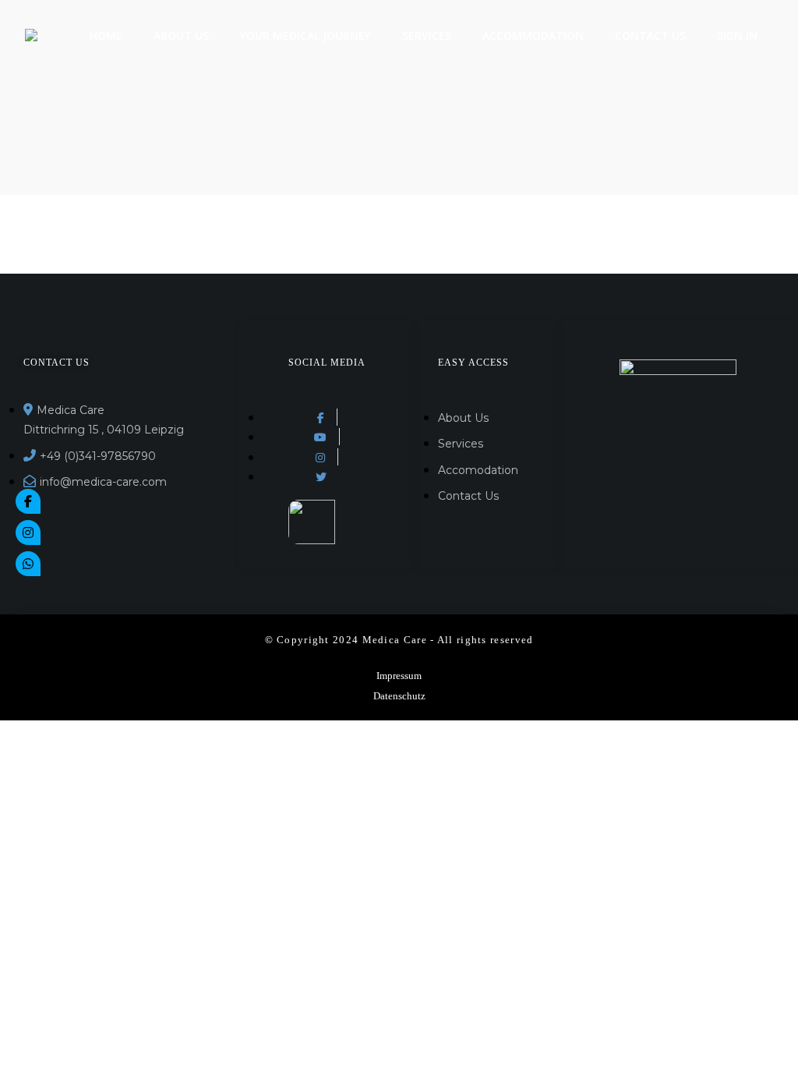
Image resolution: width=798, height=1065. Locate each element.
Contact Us (650, 35)
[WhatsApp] (28, 563)
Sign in (737, 35)
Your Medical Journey (305, 35)
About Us (181, 35)
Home (106, 35)
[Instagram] (28, 532)
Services (426, 35)
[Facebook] (28, 501)
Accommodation (533, 35)
